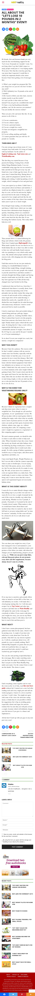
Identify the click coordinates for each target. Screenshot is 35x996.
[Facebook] (3, 29)
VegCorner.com (22, 154)
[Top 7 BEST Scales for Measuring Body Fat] (6, 930)
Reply (9, 793)
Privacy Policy (11, 976)
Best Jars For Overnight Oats (22, 757)
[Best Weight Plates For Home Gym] (6, 767)
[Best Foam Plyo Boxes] (6, 913)
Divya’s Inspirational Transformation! (26, 735)
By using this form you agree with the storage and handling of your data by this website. (17, 840)
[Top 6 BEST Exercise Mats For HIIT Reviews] (6, 947)
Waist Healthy (24, 608)
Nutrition (10, 9)
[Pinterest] (10, 29)
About (8, 974)
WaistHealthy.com (8, 156)
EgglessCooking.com (9, 154)
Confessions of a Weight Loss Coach (9, 734)
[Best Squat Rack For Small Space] (6, 964)
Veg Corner (16, 606)
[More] (17, 29)
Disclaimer (24, 974)
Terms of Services (23, 976)
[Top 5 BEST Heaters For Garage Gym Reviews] (6, 750)
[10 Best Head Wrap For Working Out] (6, 956)
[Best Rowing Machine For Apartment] (6, 939)
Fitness (4, 9)
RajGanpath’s (23, 243)
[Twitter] (7, 29)
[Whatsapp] (14, 29)
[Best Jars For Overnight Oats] (6, 759)
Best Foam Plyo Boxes (19, 911)
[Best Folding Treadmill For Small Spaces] (6, 922)
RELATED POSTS (7, 744)
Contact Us (15, 974)
